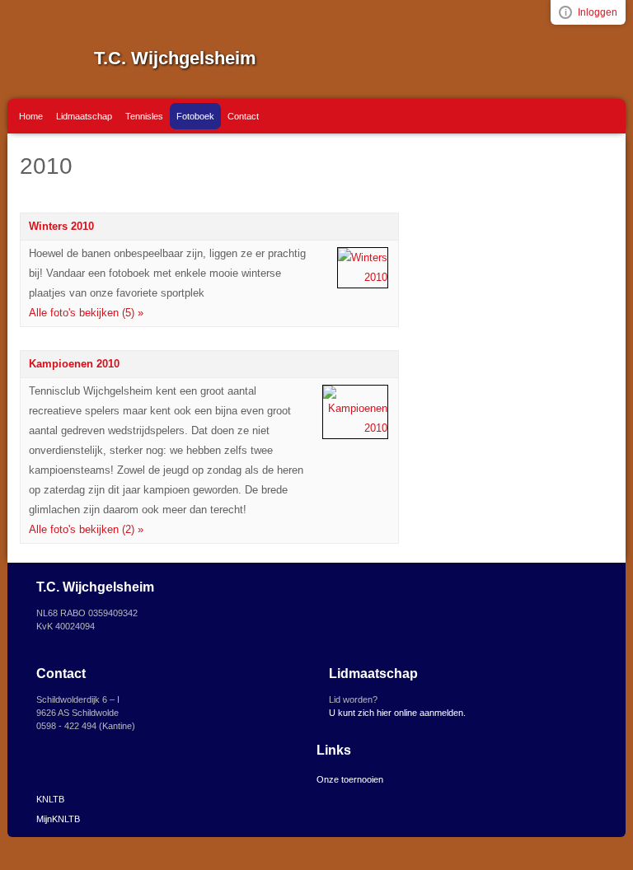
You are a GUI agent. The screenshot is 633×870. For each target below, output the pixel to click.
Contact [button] (243, 116)
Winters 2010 (61, 226)
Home (31, 116)
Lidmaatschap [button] (84, 116)
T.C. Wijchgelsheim (175, 58)
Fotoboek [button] (195, 116)
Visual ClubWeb (565, 12)
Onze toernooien (349, 779)
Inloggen (597, 12)
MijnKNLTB (58, 819)
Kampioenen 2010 (74, 364)
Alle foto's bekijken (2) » (86, 529)
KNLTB (50, 799)
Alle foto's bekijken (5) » (86, 312)
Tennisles (144, 116)
